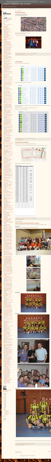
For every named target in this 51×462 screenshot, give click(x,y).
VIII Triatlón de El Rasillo (6, 375)
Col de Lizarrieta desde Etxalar (7, 94)
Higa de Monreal (5, 161)
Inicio (34, 451)
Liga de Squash (18, 61)
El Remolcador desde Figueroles (7, 137)
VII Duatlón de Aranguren (6, 370)
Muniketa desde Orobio (6, 203)
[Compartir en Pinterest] (35, 53)
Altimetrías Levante (6, 34)
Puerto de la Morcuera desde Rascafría (8, 271)
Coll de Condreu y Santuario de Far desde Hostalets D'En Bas (7, 110)
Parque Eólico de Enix (6, 214)
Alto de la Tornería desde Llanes (7, 47)
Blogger (34, 455)
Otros (18, 54)
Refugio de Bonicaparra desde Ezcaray (8, 318)
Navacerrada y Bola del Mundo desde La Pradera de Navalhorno (8, 205)
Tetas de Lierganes (6, 354)
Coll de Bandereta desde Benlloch (7, 106)
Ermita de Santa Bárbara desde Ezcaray (8, 142)
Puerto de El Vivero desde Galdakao (8, 253)
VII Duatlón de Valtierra (6, 373)
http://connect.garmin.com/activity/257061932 (20, 33)
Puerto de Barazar (6, 245)
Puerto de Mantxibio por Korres (7, 279)
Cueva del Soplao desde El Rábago (8, 131)
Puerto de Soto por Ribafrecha (7, 304)
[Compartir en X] (32, 138)
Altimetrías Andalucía (6, 28)
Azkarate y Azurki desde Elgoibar (7, 63)
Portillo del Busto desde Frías (7, 230)
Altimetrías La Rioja (6, 33)
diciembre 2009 (6, 410)
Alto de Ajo (5, 40)
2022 (4, 398)
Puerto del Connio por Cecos (7, 312)
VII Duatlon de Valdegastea (7, 372)
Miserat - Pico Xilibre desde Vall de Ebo (8, 195)
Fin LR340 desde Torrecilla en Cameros (8, 155)
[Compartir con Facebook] (34, 53)
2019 (4, 401)
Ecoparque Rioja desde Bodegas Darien (8, 135)
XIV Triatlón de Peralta (6, 377)
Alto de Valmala (5, 55)
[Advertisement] (33, 58)
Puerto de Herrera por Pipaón (7, 257)
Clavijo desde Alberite (6, 87)
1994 (4, 416)
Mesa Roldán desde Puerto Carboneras (8, 192)
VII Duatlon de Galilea (6, 371)
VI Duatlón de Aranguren (6, 367)
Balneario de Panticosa (6, 64)
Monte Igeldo (5, 200)
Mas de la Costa (5, 190)
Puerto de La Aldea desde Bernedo (7, 266)
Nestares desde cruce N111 (7, 206)
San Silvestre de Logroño (22, 54)
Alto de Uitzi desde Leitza (6, 54)
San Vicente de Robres (6, 334)
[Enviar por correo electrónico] (32, 53)
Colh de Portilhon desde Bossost (7, 105)
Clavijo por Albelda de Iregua (7, 88)
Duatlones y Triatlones (6, 134)
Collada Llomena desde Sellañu (7, 121)
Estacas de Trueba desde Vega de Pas (8, 148)
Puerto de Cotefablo (6, 250)
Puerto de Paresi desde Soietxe (7, 288)
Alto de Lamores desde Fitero (7, 48)
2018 (4, 402)
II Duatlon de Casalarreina (6, 164)
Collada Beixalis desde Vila (7, 120)
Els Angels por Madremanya (7, 138)
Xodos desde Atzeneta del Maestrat (7, 379)
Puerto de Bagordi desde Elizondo (7, 244)
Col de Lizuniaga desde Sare (7, 95)
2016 (4, 404)
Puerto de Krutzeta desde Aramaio (7, 263)
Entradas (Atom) (20, 452)
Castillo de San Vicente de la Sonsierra (8, 79)
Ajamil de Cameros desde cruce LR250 (8, 24)
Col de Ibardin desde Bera (6, 92)
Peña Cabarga (5, 216)
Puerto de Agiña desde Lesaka (7, 233)
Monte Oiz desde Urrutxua (7, 201)
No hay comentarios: (28, 53)
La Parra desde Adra (6, 172)
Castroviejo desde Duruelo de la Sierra (8, 84)
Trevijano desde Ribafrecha (7, 359)
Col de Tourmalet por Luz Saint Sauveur (8, 102)
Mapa (4, 189)
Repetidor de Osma (6, 323)
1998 (4, 415)
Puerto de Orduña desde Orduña (7, 285)
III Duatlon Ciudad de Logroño (7, 165)
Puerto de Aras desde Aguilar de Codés (8, 237)
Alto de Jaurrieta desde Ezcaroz (7, 44)
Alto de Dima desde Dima (6, 41)
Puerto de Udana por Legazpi (7, 306)
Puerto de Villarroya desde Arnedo (7, 309)
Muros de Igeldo (5, 204)
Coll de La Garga (6, 113)
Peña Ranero (5, 217)
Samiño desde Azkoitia (6, 327)
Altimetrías (5, 27)
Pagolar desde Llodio (6, 212)
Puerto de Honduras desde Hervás (7, 258)
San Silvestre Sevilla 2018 (6, 333)
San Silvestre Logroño (20, 12)
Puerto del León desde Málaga (7, 314)
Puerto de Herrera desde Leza (7, 256)
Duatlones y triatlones (5, 21)
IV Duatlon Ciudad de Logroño (7, 168)
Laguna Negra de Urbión (6, 177)
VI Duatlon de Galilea (6, 368)
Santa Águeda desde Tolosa (7, 336)
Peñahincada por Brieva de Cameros (8, 218)
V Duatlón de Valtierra (6, 363)
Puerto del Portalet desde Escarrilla (7, 315)
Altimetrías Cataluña (6, 31)
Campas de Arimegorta (6, 74)
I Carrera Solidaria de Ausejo (7, 163)
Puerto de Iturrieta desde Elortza (7, 260)
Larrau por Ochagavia (6, 180)
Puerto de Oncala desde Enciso (7, 283)
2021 (4, 399)
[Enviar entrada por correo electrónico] (31, 53)
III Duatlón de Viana (6, 167)
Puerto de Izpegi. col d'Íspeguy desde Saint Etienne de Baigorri (8, 261)
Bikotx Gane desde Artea (6, 68)
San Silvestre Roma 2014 (6, 332)
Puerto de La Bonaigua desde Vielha (8, 270)
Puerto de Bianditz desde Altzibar (7, 247)
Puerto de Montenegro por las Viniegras (8, 281)
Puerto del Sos (5, 316)
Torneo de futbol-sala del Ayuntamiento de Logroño (27, 223)
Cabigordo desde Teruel (6, 70)
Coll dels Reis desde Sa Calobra (7, 119)
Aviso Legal (4, 419)
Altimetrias (5, 26)
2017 (4, 403)
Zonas (4, 383)
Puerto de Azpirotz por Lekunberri (7, 243)
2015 (4, 405)
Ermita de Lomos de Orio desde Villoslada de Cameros (7, 140)
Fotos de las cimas (6, 158)
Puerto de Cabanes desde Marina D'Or (8, 249)
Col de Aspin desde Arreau (7, 90)
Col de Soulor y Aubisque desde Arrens (8, 99)
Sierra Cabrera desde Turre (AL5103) (8, 349)
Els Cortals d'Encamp (6, 139)
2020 (4, 400)
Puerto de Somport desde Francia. (7, 302)
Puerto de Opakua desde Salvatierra (8, 284)
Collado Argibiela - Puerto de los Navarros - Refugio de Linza (7, 122)
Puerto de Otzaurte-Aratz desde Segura (8, 286)
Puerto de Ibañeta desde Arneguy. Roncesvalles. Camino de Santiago (7, 259)
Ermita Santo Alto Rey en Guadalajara (8, 147)
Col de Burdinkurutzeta (6, 91)
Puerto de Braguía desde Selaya (7, 248)
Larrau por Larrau (6, 179)
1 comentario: (27, 443)
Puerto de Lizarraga (6, 276)
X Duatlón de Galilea (6, 376)
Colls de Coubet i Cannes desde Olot (8, 129)
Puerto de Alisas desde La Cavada (7, 235)
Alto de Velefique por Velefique (7, 56)
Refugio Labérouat (6, 321)
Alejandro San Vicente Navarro (7, 390)
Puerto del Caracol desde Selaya (7, 311)
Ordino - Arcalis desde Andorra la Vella (8, 209)
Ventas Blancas (5, 366)
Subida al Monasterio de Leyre (7, 352)
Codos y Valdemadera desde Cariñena (8, 89)
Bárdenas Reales (6, 65)
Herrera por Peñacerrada (6, 160)
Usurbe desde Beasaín (6, 361)
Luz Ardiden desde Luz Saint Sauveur (8, 188)
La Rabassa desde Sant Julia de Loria (8, 173)
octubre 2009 (5, 414)
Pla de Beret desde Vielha (6, 224)
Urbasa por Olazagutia (6, 360)
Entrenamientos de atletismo (22, 142)
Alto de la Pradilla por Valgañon (7, 46)
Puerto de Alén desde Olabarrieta (7, 234)
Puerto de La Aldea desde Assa (7, 265)
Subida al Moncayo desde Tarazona (8, 353)
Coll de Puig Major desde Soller (7, 115)
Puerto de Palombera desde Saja (7, 287)
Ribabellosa (5, 324)
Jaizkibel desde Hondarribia (7, 169)
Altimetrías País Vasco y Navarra (7, 35)
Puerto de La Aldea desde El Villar (7, 267)
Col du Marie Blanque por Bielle (7, 104)
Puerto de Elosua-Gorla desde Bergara (8, 254)
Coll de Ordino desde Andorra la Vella (8, 114)
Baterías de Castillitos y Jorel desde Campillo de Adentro (8, 67)
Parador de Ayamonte (6, 213)
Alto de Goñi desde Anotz (6, 43)
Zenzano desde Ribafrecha (7, 382)
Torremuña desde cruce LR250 (7, 357)
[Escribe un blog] (33, 53)
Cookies (4, 420)
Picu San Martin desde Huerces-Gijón (8, 221)
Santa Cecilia (5, 337)
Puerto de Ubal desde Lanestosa (7, 305)
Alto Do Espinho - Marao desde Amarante (8, 59)
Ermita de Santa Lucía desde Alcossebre (8, 143)
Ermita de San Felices (6, 141)
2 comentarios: (27, 138)
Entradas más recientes (17, 451)
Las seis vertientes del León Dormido (8, 182)
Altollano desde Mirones (6, 60)
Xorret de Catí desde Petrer (7, 380)
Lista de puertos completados (6, 20)
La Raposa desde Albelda (6, 174)
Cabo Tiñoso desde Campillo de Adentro (8, 71)
